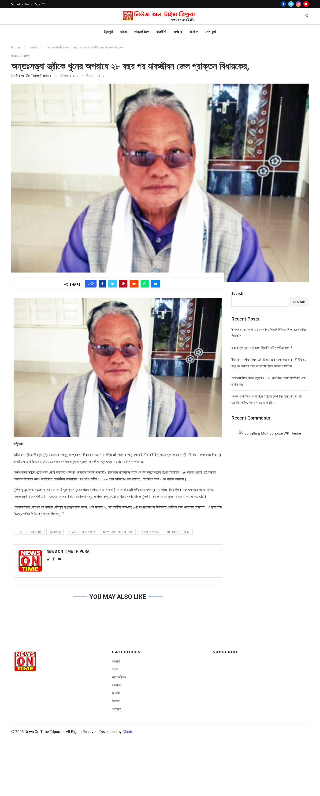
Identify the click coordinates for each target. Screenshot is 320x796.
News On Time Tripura (34, 75)
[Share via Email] (155, 283)
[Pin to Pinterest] (123, 283)
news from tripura (82, 532)
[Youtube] (306, 4)
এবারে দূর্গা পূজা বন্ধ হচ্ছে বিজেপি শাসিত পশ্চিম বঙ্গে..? (261, 347)
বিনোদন (193, 31)
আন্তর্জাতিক (141, 31)
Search (237, 293)
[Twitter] (291, 4)
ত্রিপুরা (108, 31)
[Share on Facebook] (102, 283)
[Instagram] (298, 4)
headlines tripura (29, 532)
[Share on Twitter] (112, 283)
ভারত (123, 31)
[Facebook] (283, 4)
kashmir (55, 532)
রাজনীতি (161, 31)
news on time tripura (118, 532)
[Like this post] (92, 283)
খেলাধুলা (210, 31)
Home (15, 47)
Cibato (128, 732)
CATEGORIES (126, 652)
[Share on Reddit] (134, 283)
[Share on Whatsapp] (145, 283)
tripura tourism (178, 532)
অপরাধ (177, 31)
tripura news (150, 532)
